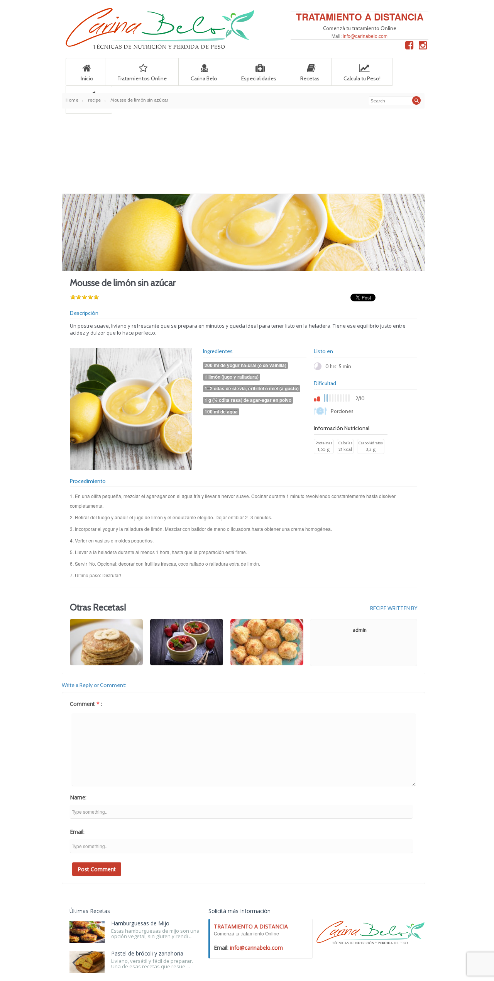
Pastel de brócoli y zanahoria (147, 953)
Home (72, 100)
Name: (78, 797)
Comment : (86, 703)
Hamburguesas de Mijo (140, 923)
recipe (94, 100)
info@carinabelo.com (365, 35)
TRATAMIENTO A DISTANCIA (359, 16)
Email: (77, 831)
